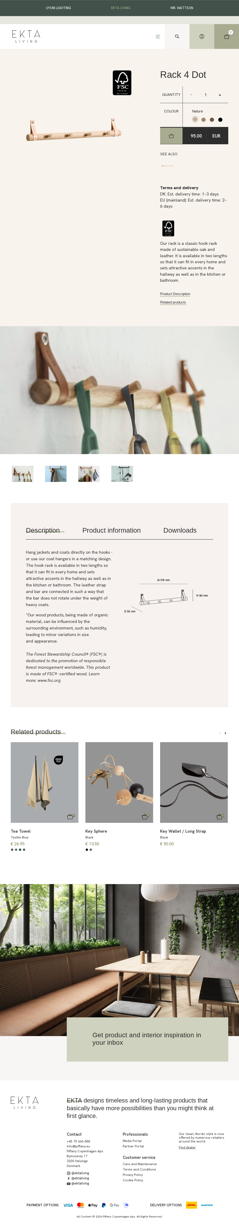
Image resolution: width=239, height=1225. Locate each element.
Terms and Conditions (139, 1169)
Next (225, 733)
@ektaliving (79, 1173)
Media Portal (132, 1141)
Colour (171, 111)
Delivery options (166, 1205)
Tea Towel (21, 831)
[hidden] (202, 36)
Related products (173, 302)
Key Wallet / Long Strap (183, 831)
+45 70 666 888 (78, 1141)
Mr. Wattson (182, 8)
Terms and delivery (179, 187)
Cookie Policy (133, 1180)
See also (168, 154)
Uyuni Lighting (58, 8)
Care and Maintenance (140, 1164)
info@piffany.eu (78, 1146)
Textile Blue (19, 837)
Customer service (139, 1157)
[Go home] (25, 1103)
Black (89, 837)
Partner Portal (133, 1146)
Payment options (43, 1205)
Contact (74, 1134)
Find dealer (187, 1147)
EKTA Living (120, 8)
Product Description (175, 294)
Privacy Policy (133, 1175)
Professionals (135, 1134)
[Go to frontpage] (26, 36)
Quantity (171, 94)
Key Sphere (96, 831)
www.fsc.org (49, 680)
